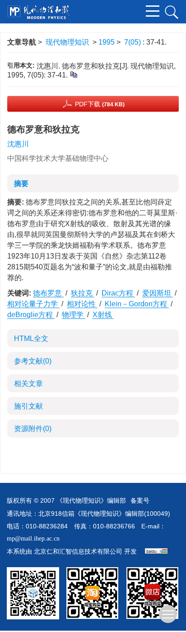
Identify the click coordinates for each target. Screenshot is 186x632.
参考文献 (32, 361)
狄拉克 (82, 293)
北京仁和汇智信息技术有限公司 (78, 551)
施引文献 (28, 406)
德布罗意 (48, 293)
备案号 (139, 500)
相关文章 (28, 383)
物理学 (73, 314)
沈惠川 (18, 144)
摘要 (21, 183)
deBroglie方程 (31, 314)
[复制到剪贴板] (73, 74)
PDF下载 (100, 104)
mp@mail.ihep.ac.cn (33, 538)
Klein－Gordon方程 (137, 304)
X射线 (103, 314)
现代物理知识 (67, 42)
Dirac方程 (118, 293)
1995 (106, 42)
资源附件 (32, 428)
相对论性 (82, 304)
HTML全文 (31, 338)
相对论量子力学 (33, 304)
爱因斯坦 (157, 293)
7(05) (133, 42)
